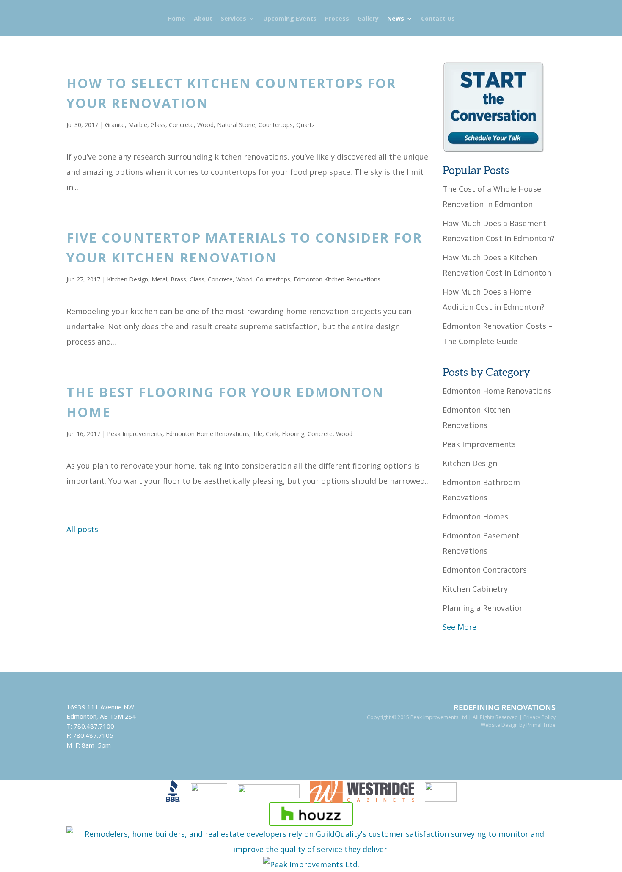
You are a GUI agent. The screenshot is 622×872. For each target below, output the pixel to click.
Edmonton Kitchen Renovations (337, 279)
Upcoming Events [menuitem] (290, 19)
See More (459, 627)
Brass (178, 279)
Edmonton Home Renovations (207, 434)
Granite (115, 125)
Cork (272, 434)
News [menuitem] (395, 19)
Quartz (305, 125)
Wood (205, 125)
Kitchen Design (127, 279)
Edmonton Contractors (485, 570)
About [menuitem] (203, 19)
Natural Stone (236, 125)
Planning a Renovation (483, 608)
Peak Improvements (134, 434)
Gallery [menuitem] (368, 19)
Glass (158, 125)
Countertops (276, 125)
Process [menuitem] (337, 19)
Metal (159, 279)
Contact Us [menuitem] (438, 19)
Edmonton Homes (475, 516)
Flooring (293, 434)
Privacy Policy (539, 717)
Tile (257, 434)
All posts (82, 529)
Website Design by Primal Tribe (518, 725)
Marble (137, 125)
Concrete (181, 125)
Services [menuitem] (233, 19)
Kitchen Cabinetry (475, 589)
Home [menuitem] (176, 19)
